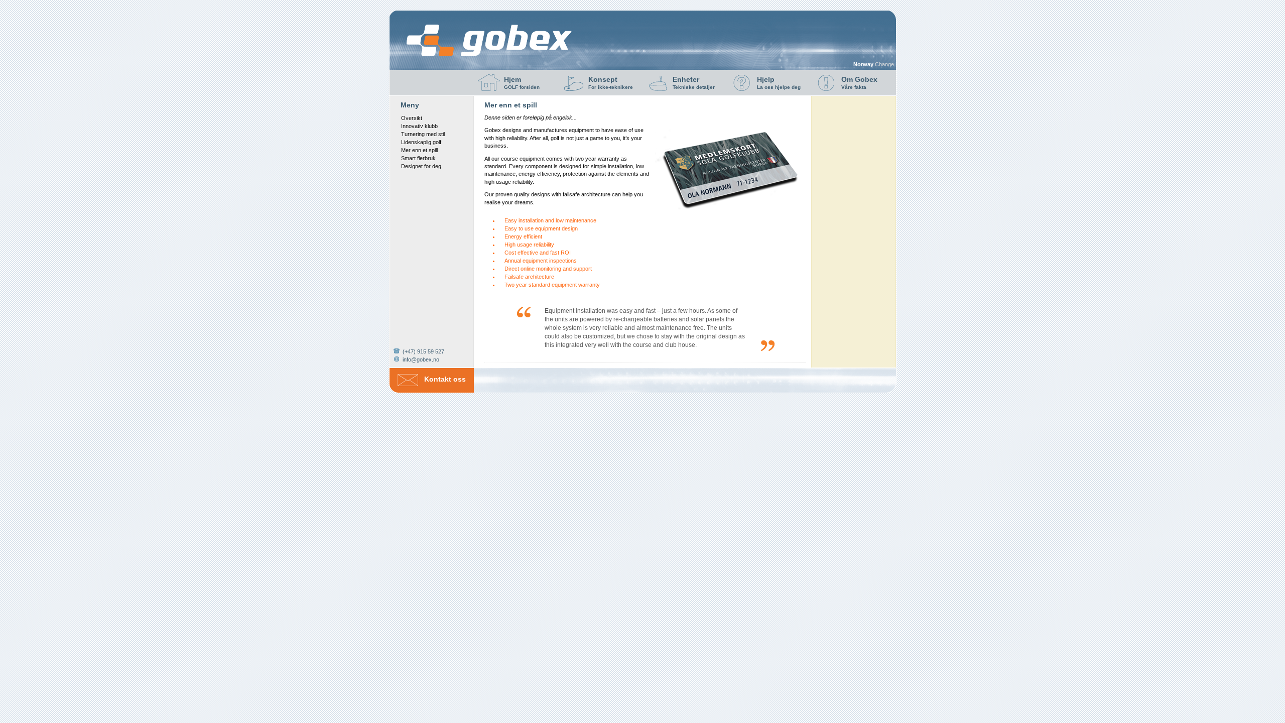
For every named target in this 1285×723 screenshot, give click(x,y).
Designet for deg (421, 166)
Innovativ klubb (419, 126)
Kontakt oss (445, 379)
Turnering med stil (423, 134)
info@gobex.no (421, 359)
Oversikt (411, 118)
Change (884, 64)
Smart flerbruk (418, 158)
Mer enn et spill (419, 150)
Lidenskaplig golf (421, 142)
